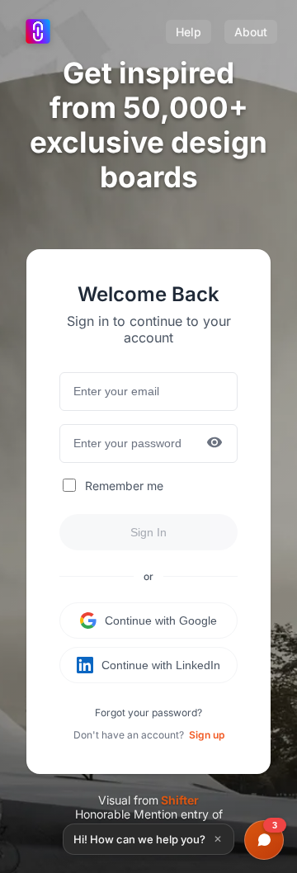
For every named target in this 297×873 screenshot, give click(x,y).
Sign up (206, 735)
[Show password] (214, 443)
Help (188, 32)
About (250, 32)
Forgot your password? (148, 712)
